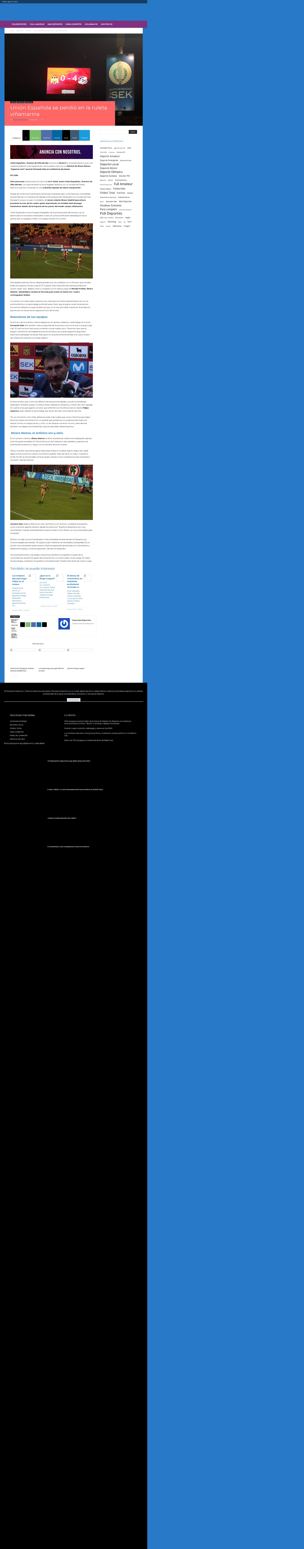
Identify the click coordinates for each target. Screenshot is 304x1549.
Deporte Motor (108, 168)
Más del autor (38, 644)
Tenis (102, 226)
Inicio (12, 31)
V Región (126, 226)
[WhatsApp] (28, 624)
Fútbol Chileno (105, 189)
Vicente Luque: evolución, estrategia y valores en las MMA (88, 728)
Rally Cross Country (106, 218)
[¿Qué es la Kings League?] (80, 657)
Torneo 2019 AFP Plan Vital (14, 634)
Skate (120, 222)
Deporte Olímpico (111, 172)
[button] (134, 24)
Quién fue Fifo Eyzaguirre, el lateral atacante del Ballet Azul (88, 740)
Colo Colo (103, 152)
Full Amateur (37, 24)
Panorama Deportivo (20, 120)
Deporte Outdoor (108, 176)
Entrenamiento (121, 180)
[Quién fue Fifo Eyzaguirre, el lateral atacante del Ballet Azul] (23, 657)
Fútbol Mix (19, 31)
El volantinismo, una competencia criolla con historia (68, 846)
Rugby (127, 217)
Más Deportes (55, 24)
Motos (102, 201)
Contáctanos (73, 700)
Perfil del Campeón (125, 210)
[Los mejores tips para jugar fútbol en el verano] (51, 657)
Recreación (119, 218)
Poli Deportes (111, 213)
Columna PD (91, 24)
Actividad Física (106, 148)
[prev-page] (11, 675)
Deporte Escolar (125, 160)
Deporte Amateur (110, 156)
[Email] (44, 624)
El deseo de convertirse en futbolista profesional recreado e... (74, 581)
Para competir (108, 209)
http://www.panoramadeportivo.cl (83, 623)
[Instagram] (79, 628)
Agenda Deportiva (119, 148)
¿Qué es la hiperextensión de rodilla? (62, 818)
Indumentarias (124, 197)
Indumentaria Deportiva (108, 197)
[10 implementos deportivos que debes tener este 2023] (25, 761)
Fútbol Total (29, 102)
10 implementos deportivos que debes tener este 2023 (69, 761)
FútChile (28, 31)
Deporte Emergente (109, 160)
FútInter (130, 193)
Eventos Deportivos (106, 184)
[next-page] (15, 675)
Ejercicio (103, 180)
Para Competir (73, 24)
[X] (22, 624)
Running (112, 221)
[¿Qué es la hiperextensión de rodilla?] (25, 818)
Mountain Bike (111, 201)
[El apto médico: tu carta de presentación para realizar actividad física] (25, 789)
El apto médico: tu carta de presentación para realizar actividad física (75, 789)
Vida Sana (117, 226)
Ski (125, 222)
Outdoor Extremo (110, 205)
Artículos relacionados (21, 644)
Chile (129, 148)
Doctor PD (106, 24)
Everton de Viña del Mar (14, 620)
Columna (111, 152)
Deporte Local (109, 164)
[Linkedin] (39, 624)
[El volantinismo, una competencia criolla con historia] (25, 846)
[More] (50, 624)
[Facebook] (33, 624)
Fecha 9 (13, 622)
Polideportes (19, 24)
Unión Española (14, 637)
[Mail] (83, 628)
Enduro (110, 180)
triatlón (108, 226)
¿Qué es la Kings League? (76, 668)
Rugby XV (103, 222)
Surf (129, 221)
